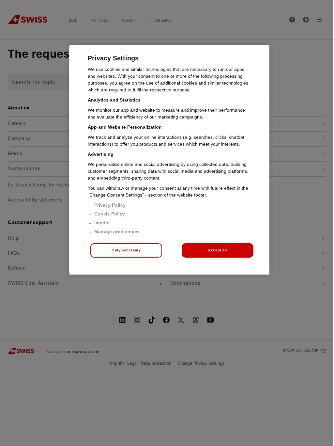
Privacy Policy (110, 205)
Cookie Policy (109, 213)
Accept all (217, 250)
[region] (169, 160)
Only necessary (126, 250)
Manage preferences (117, 231)
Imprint (102, 222)
